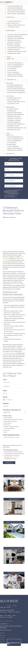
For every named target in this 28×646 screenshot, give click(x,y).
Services (10, 2)
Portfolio (10, 17)
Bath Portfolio (13, 23)
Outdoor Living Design (16, 11)
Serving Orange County (6, 621)
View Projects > (14, 494)
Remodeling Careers (15, 76)
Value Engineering (14, 66)
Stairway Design (13, 49)
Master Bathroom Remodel (10, 421)
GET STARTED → (10, 196)
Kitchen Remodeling (15, 6)
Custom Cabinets (14, 46)
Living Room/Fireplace (9, 428)
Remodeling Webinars (15, 38)
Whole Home (7, 424)
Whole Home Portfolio (16, 25)
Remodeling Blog (14, 40)
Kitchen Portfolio (14, 21)
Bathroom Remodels (15, 8)
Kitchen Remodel (8, 417)
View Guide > (14, 591)
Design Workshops (14, 36)
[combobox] (7, 175)
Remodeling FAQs (13, 53)
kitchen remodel (15, 283)
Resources (11, 30)
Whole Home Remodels (16, 10)
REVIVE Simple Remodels (16, 13)
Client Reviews (13, 72)
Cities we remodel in (15, 63)
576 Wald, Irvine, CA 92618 (10, 612)
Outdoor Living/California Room (11, 426)
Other (5, 432)
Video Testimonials (14, 74)
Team (8, 57)
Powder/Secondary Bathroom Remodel (13, 419)
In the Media (12, 68)
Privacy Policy (15, 456)
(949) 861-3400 (5, 607)
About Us (10, 59)
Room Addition (7, 423)
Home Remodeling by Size (16, 51)
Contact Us (11, 79)
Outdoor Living (13, 27)
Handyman (6, 430)
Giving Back (11, 70)
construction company (9, 353)
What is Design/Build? (15, 65)
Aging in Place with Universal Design (14, 43)
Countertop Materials (16, 47)
